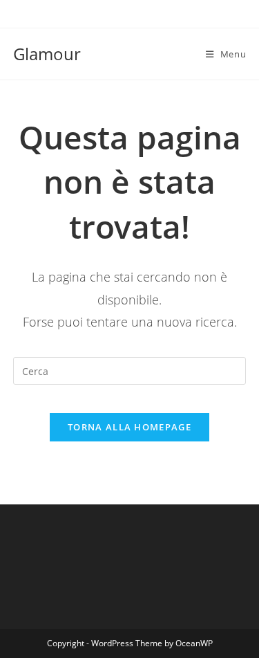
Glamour (47, 53)
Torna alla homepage (129, 427)
